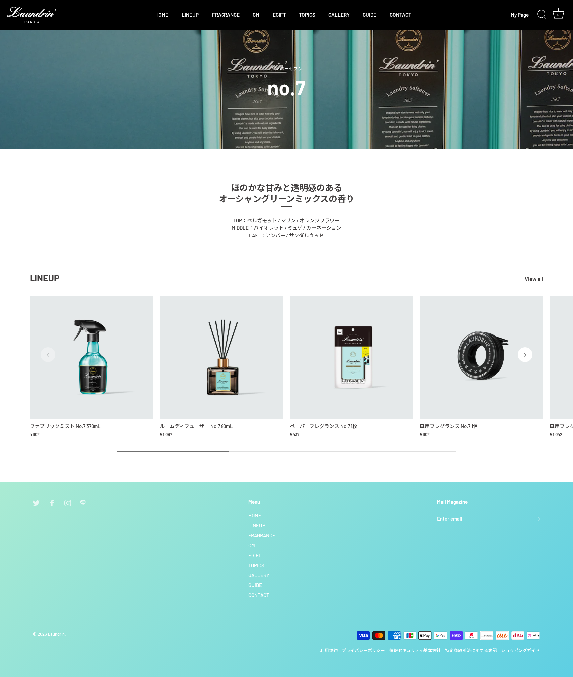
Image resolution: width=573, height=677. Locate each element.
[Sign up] (536, 519)
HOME (161, 15)
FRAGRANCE (226, 15)
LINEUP (190, 15)
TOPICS (307, 15)
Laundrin (56, 634)
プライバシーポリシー (363, 650)
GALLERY (339, 15)
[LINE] (83, 502)
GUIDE (369, 15)
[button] (48, 354)
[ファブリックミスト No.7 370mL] (91, 357)
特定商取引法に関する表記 (471, 650)
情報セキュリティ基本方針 (415, 650)
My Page (520, 15)
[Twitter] (36, 502)
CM (256, 15)
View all (534, 278)
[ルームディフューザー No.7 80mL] (221, 357)
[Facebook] (52, 502)
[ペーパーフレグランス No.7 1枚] (351, 357)
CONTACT (400, 15)
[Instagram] (67, 502)
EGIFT (279, 15)
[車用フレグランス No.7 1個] (481, 357)
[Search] (542, 14)
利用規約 (329, 650)
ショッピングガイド (520, 650)
